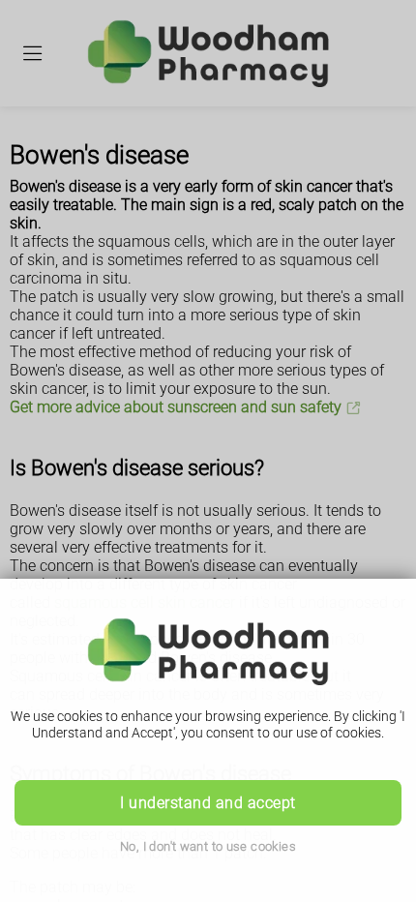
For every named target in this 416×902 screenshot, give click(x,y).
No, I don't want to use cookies (208, 846)
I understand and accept (207, 803)
